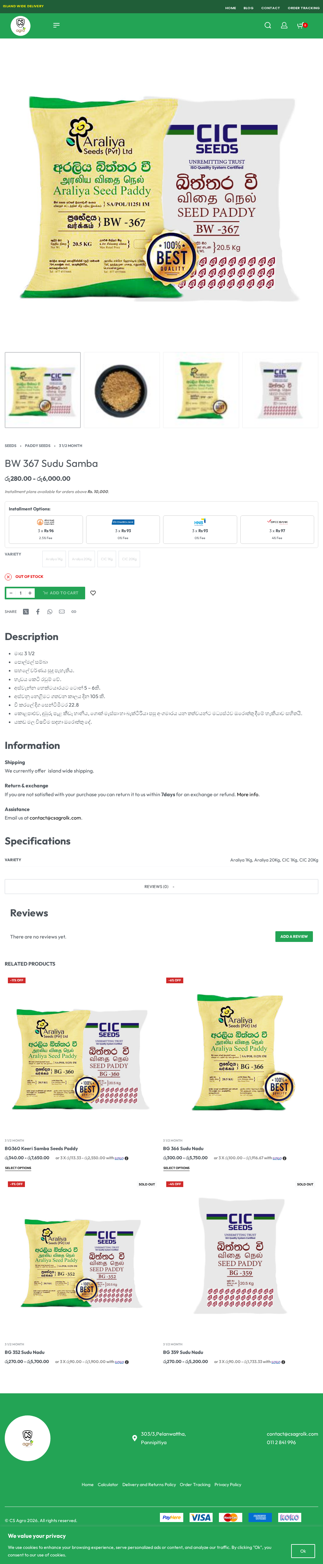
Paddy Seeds (37, 445)
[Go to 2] (122, 390)
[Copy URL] (74, 611)
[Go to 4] (280, 390)
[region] (161, 1545)
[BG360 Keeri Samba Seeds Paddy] (82, 1052)
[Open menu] (56, 25)
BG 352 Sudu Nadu (24, 1352)
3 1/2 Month (70, 445)
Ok (303, 1551)
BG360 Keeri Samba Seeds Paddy (41, 1148)
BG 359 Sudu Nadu (183, 1352)
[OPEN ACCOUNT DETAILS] (284, 25)
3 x (46, 534)
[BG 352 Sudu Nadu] (82, 1256)
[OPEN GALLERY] (161, 192)
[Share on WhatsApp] (50, 611)
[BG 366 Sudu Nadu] (240, 1052)
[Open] (316, 25)
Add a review (294, 936)
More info (247, 794)
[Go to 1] (43, 390)
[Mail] (62, 611)
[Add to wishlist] (93, 593)
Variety (13, 554)
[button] (161, 886)
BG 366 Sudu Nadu (183, 1148)
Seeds (10, 445)
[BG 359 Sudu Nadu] (240, 1256)
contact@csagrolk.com (55, 817)
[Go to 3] (201, 390)
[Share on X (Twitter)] (26, 611)
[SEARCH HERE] (267, 25)
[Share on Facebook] (38, 611)
